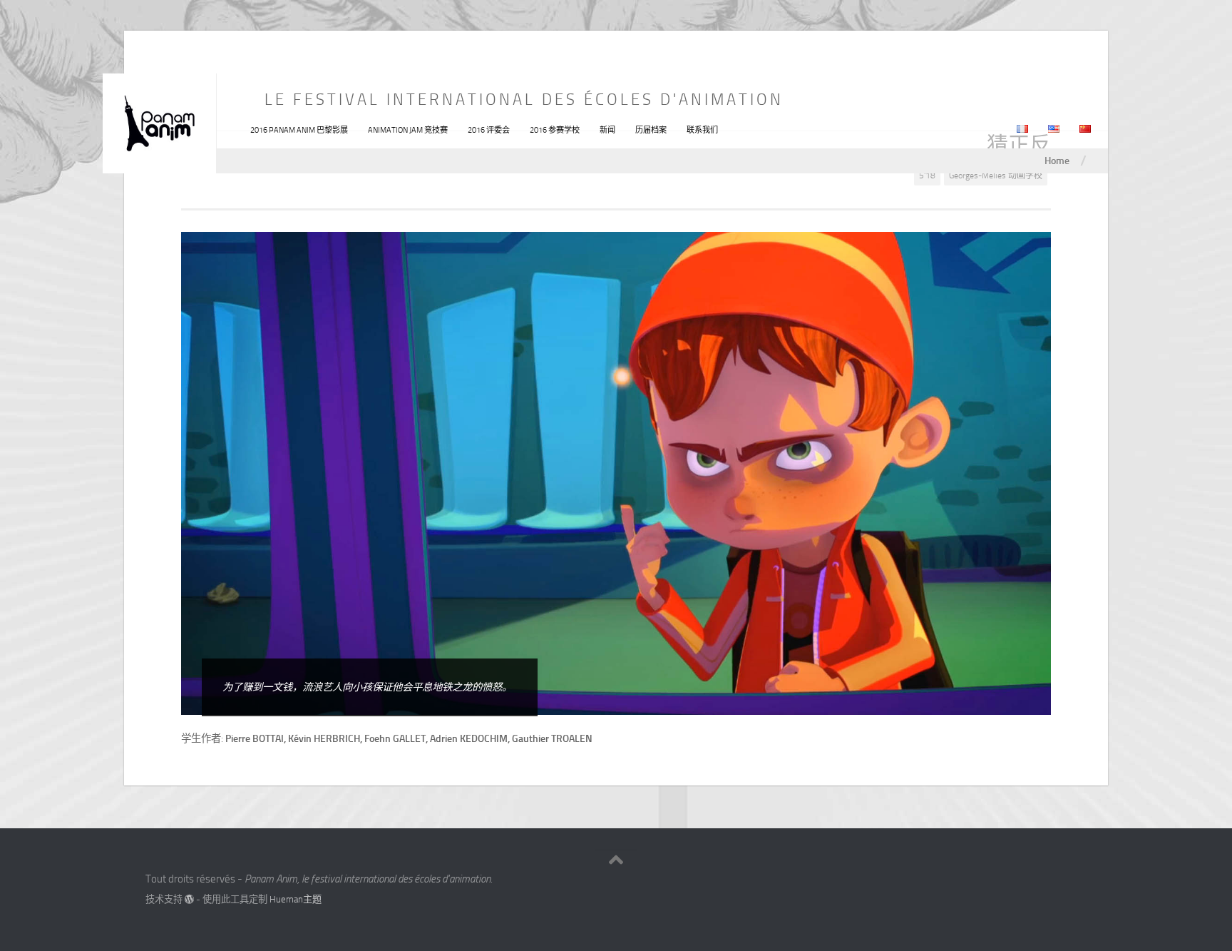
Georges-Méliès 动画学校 (995, 175)
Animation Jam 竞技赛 (408, 130)
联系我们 (702, 130)
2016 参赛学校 (555, 130)
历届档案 (651, 130)
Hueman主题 (296, 899)
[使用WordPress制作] (189, 899)
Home (1056, 160)
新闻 (607, 130)
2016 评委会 (489, 130)
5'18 (927, 175)
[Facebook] (1051, 884)
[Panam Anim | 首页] (160, 123)
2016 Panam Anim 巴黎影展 (299, 130)
